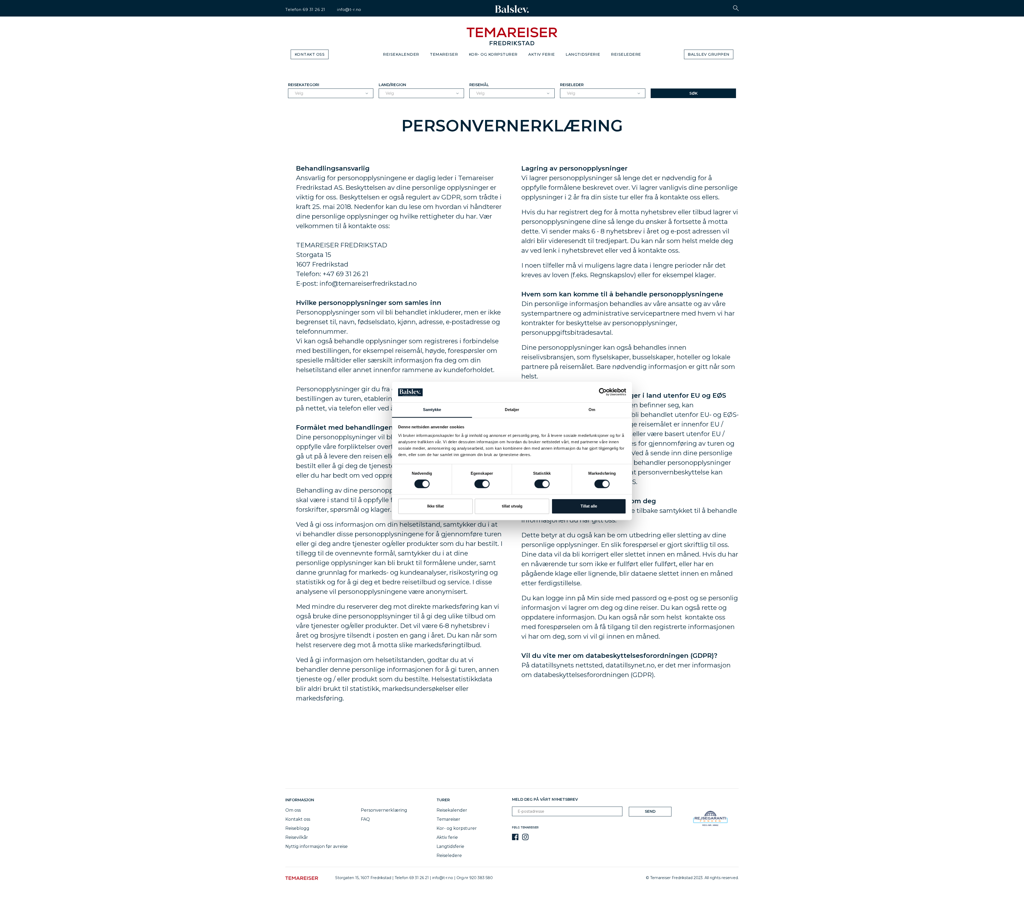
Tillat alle (589, 506)
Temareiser (444, 54)
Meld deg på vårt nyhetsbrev (545, 799)
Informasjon (300, 800)
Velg (299, 93)
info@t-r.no (349, 9)
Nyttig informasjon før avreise (316, 846)
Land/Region (392, 84)
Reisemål (479, 84)
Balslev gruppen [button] (709, 54)
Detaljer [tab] (512, 409)
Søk (693, 93)
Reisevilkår (296, 837)
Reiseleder (572, 84)
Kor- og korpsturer (493, 54)
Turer (443, 800)
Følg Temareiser (525, 827)
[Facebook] (515, 837)
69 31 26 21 (314, 9)
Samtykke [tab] (432, 409)
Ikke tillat (435, 506)
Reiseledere (626, 54)
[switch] (482, 484)
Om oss (293, 810)
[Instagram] (525, 837)
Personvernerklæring (384, 810)
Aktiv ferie (541, 54)
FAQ (365, 819)
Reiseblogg (297, 828)
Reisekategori (303, 84)
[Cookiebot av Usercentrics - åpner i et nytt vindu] (602, 392)
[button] (736, 8)
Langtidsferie (583, 54)
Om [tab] (592, 409)
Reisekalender (401, 54)
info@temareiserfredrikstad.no (368, 283)
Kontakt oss (310, 54)
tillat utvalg (512, 506)
